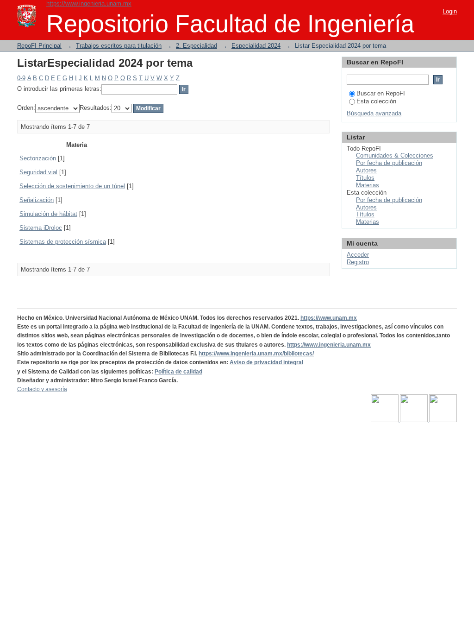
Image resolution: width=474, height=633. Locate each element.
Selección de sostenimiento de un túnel (72, 186)
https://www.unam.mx (328, 318)
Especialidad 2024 (256, 45)
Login (450, 11)
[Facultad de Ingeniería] (414, 420)
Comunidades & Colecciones (394, 155)
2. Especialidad (196, 45)
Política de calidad (178, 371)
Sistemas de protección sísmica (62, 241)
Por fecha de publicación (389, 162)
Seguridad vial (38, 172)
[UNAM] (385, 420)
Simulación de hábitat (48, 213)
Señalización (36, 199)
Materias (367, 185)
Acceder (358, 254)
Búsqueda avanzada (374, 113)
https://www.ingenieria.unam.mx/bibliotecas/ (256, 353)
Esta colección (376, 101)
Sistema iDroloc (40, 227)
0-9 (21, 78)
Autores (366, 170)
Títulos (365, 177)
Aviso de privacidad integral (266, 362)
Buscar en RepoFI (380, 93)
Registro (358, 262)
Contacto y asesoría (42, 389)
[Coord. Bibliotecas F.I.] (443, 420)
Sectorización (37, 158)
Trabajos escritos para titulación (119, 45)
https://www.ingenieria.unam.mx (88, 3)
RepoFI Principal (39, 45)
